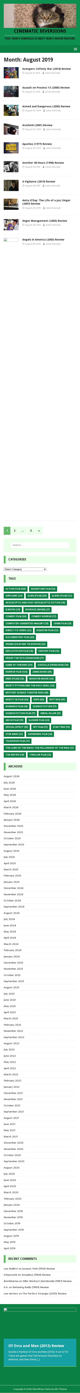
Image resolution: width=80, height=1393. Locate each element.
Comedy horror (43, 616)
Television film (18, 741)
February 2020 (12, 1199)
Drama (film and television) (25, 644)
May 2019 (9, 1242)
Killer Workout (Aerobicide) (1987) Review (47, 1281)
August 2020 (12, 1168)
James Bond (42, 672)
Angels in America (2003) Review (43, 239)
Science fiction (44, 706)
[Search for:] (40, 545)
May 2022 (10, 1062)
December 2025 (13, 826)
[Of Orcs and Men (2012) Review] (40, 1323)
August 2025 (11, 851)
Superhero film (40, 734)
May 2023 (10, 1006)
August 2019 (11, 1236)
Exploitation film (19, 651)
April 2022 (10, 1068)
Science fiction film (20, 713)
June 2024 (10, 925)
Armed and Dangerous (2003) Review (46, 106)
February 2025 (12, 875)
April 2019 (9, 1248)
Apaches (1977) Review (37, 143)
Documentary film (20, 637)
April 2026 (10, 801)
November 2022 (13, 1031)
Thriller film (40, 755)
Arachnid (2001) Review (37, 125)
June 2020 (10, 1180)
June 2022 (10, 1056)
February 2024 (12, 950)
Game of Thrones (19, 665)
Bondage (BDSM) (37, 609)
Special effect (17, 727)
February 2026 (12, 814)
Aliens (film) (62, 596)
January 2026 (12, 820)
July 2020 (9, 1174)
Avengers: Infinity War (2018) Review (46, 68)
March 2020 (11, 1192)
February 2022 (12, 1080)
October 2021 (12, 1105)
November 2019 (13, 1217)
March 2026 (11, 807)
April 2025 (10, 863)
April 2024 (10, 938)
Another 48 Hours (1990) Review (43, 162)
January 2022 (12, 1087)
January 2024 (12, 956)
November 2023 (13, 969)
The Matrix (15, 755)
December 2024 (13, 888)
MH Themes (61, 1389)
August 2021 (11, 1118)
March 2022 (11, 1074)
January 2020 (12, 1205)
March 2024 (11, 944)
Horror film (16, 672)
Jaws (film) (15, 679)
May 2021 (9, 1130)
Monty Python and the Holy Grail (30, 685)
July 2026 (9, 782)
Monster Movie (41, 679)
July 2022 (9, 1049)
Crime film (62, 623)
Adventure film (43, 589)
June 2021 (9, 1124)
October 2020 (12, 1155)
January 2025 (12, 882)
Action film (16, 589)
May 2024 (10, 931)
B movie (13, 609)
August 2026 (12, 776)
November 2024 (13, 894)
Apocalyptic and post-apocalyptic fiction (35, 603)
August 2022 (11, 1043)
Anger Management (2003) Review (44, 220)
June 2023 (10, 1000)
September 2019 (14, 1230)
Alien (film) (37, 596)
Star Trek (61, 727)
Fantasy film (48, 651)
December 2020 (13, 1143)
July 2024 (9, 919)
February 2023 (12, 1025)
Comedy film (16, 616)
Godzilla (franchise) (53, 665)
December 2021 (13, 1093)
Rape (38, 699)
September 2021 (14, 1112)
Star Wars (14, 734)
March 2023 (11, 1018)
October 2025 (12, 838)
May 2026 (10, 795)
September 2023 (14, 981)
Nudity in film (17, 699)
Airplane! (14, 596)
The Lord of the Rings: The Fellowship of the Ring (40, 748)
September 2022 (14, 1037)
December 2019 (13, 1211)
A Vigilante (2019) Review (38, 181)
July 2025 (9, 857)
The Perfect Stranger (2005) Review (44, 1293)
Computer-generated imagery (27, 623)
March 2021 (11, 1136)
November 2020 (13, 1149)
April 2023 (10, 1012)
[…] (38, 1359)
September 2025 (14, 844)
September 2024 (14, 907)
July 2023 (9, 994)
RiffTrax (57, 699)
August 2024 (12, 913)
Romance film (17, 706)
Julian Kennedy (52, 73)
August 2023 (11, 987)
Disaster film (47, 630)
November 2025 (13, 832)
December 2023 (13, 963)
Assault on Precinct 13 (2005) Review (46, 87)
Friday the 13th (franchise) (25, 658)
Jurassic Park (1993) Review (39, 1269)
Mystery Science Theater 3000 (27, 693)
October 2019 (12, 1223)
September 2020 (14, 1161)
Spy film (40, 727)
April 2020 (10, 1186)
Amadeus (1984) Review (36, 1275)
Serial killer (50, 713)
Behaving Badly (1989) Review (31, 1287)
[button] (75, 49)
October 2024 (12, 900)
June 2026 (10, 789)
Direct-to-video (18, 630)
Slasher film (38, 720)
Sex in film (14, 720)
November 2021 (13, 1099)
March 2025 (11, 869)
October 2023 (12, 975)
